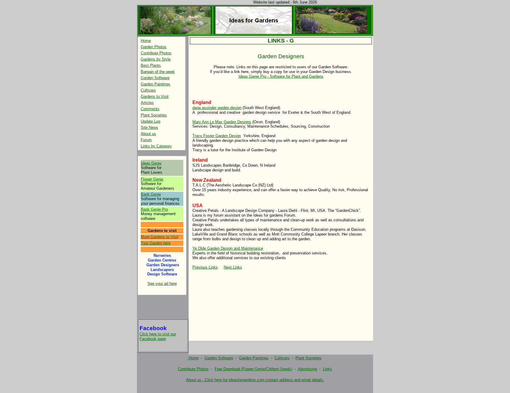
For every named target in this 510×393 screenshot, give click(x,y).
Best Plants (151, 65)
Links (327, 369)
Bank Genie (151, 194)
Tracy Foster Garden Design (216, 136)
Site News (149, 127)
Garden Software (155, 78)
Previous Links (205, 267)
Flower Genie (152, 179)
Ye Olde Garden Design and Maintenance (227, 248)
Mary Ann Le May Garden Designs (221, 122)
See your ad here (162, 283)
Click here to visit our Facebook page (158, 336)
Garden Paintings (155, 84)
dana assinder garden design (216, 107)
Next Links (233, 267)
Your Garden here (156, 243)
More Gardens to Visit (159, 237)
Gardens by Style (156, 59)
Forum (146, 140)
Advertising (307, 369)
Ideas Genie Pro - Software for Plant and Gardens (280, 76)
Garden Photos (153, 47)
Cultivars (148, 90)
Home (146, 40)
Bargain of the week (158, 71)
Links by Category (156, 146)
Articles (147, 102)
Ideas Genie (151, 163)
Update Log (150, 121)
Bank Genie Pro (154, 209)
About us (148, 133)
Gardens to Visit (155, 96)
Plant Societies (154, 115)
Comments (150, 109)
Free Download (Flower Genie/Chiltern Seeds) (253, 369)
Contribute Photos (156, 53)
